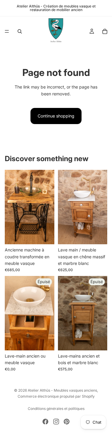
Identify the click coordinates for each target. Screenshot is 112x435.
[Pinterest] (66, 421)
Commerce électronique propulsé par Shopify (56, 396)
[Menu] (7, 31)
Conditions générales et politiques (56, 408)
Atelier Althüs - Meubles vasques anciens (62, 390)
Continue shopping (56, 115)
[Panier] (104, 31)
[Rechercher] (19, 31)
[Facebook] (45, 421)
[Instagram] (56, 421)
